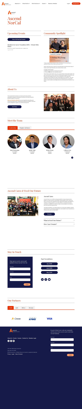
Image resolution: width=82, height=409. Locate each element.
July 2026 (49, 264)
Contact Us (25, 338)
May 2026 (49, 272)
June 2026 (49, 268)
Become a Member (52, 3)
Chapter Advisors (25, 128)
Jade (17, 308)
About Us (10, 338)
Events (15, 338)
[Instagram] (11, 341)
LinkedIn (14, 153)
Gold (10, 308)
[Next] (72, 157)
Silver (23, 308)
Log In (68, 3)
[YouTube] (14, 341)
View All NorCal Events (18, 39)
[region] (41, 144)
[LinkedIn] (9, 341)
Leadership (12, 128)
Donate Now (76, 3)
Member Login (32, 338)
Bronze (31, 308)
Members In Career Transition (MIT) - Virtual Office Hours (23, 45)
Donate (49, 214)
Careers (19, 338)
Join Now (14, 107)
